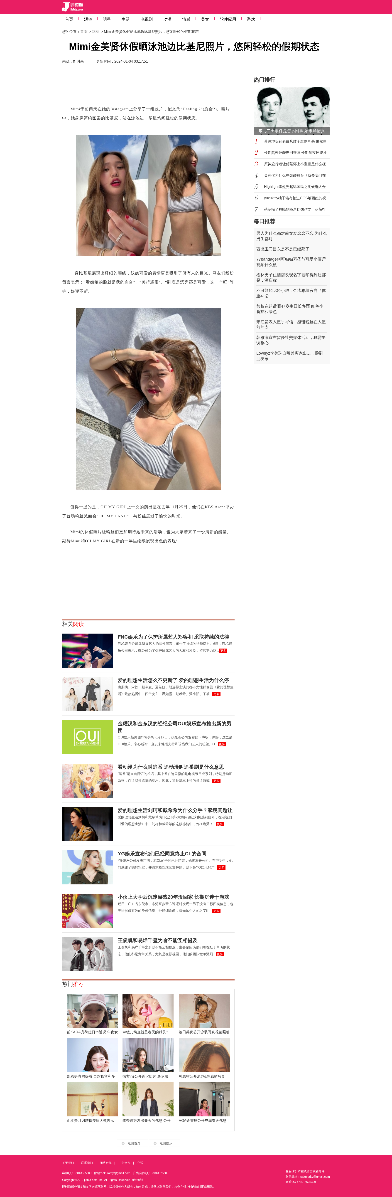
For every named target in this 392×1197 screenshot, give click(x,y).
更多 (223, 650)
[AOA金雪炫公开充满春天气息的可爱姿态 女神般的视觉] (204, 1099)
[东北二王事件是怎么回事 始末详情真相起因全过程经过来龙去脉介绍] (294, 111)
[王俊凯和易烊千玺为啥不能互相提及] (87, 954)
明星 (107, 19)
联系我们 (87, 1163)
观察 (88, 19)
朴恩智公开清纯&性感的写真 (202, 1076)
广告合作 (124, 1163)
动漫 (167, 19)
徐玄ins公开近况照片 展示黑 (145, 1076)
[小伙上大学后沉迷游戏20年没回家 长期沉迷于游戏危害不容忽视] (87, 911)
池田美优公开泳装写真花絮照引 (204, 1032)
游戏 (251, 19)
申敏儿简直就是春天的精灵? (145, 1032)
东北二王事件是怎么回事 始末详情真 (291, 130)
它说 (140, 1163)
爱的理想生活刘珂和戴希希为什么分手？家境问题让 (175, 810)
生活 (126, 19)
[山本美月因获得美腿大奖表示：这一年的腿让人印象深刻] (92, 1099)
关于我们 (68, 1163)
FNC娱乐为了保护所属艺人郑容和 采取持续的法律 (173, 637)
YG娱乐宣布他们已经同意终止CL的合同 (162, 853)
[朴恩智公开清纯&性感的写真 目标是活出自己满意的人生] (204, 1055)
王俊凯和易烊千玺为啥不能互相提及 (158, 940)
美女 (205, 19)
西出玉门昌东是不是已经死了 (282, 249)
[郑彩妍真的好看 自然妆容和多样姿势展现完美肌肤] (92, 1055)
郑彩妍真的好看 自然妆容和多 (91, 1076)
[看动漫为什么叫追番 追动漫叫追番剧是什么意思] (87, 781)
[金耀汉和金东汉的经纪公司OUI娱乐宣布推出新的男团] (87, 737)
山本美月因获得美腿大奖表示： (92, 1121)
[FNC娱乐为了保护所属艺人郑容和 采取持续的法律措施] (87, 651)
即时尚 (78, 61)
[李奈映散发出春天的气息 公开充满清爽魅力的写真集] (148, 1099)
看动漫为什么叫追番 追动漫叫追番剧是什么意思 (171, 767)
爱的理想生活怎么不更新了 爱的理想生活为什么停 (173, 680)
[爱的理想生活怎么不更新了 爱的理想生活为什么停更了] (87, 694)
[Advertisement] (148, 88)
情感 (186, 19)
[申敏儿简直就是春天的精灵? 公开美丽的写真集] (148, 1011)
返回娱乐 (166, 1143)
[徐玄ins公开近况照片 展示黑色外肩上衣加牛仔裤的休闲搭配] (148, 1055)
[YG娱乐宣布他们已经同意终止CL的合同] (87, 867)
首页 (69, 19)
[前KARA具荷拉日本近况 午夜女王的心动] (92, 1011)
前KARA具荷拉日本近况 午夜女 (92, 1032)
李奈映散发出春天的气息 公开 (146, 1121)
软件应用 (228, 19)
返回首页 (134, 1143)
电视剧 (146, 19)
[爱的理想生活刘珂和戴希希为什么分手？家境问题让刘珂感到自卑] (87, 824)
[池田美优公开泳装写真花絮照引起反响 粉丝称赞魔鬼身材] (204, 1011)
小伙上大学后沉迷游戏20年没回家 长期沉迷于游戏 (173, 897)
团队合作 (106, 1163)
